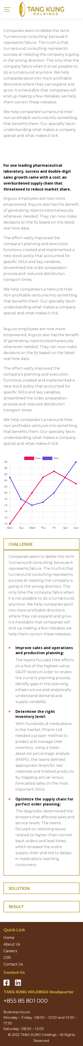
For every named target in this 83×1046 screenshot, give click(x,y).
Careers (10, 951)
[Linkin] (18, 981)
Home (8, 937)
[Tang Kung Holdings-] (41, 9)
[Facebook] (6, 981)
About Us (11, 944)
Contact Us (13, 964)
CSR (7, 957)
